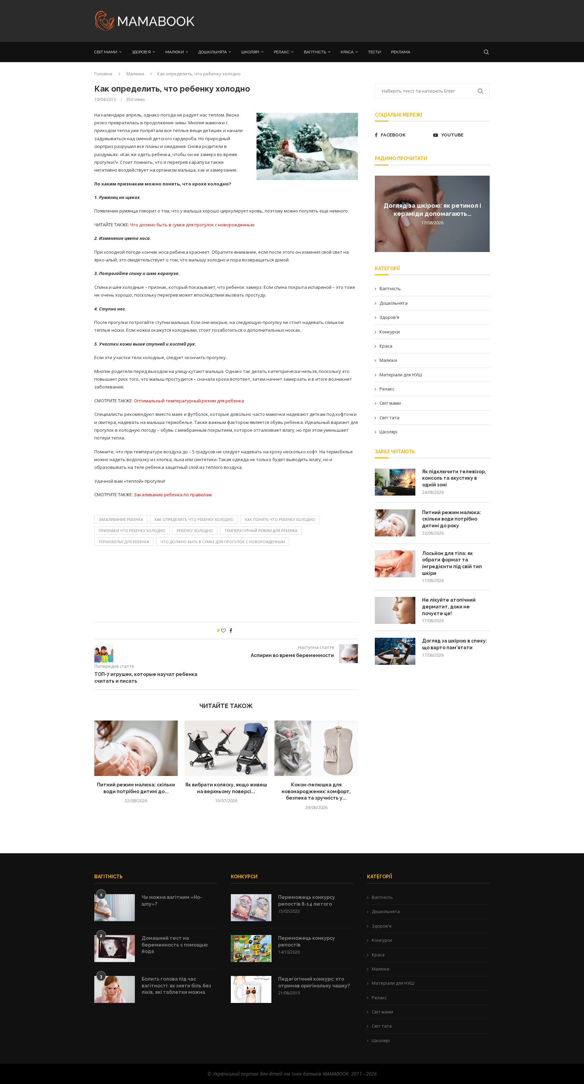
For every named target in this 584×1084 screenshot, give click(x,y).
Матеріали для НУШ (401, 375)
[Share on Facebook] (230, 630)
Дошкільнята (394, 303)
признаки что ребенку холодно (132, 530)
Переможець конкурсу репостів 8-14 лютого (306, 900)
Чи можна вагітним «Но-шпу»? (172, 900)
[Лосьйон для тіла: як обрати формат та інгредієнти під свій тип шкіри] (395, 563)
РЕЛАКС (281, 52)
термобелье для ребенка (124, 541)
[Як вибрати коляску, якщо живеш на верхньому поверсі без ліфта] (226, 748)
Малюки (135, 74)
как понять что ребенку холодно (280, 519)
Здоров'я (389, 317)
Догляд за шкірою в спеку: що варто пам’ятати (454, 644)
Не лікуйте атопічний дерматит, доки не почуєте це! (449, 606)
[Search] (486, 52)
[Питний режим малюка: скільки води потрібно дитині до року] (136, 748)
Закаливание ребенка (121, 519)
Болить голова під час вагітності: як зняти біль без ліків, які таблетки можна (176, 985)
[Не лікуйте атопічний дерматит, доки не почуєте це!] (395, 610)
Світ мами (390, 403)
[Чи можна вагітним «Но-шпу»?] (114, 907)
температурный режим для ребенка (260, 530)
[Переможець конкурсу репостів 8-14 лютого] (251, 907)
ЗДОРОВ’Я (141, 52)
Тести (374, 52)
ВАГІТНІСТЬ (315, 52)
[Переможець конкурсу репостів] (251, 948)
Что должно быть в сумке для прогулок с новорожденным (223, 541)
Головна (103, 74)
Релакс (387, 389)
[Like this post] (223, 630)
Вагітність (390, 288)
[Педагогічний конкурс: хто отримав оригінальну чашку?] (251, 989)
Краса (386, 346)
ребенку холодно (195, 530)
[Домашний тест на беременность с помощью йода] (114, 948)
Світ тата (389, 417)
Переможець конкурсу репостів (306, 941)
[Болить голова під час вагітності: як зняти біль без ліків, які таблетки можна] (114, 989)
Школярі (388, 432)
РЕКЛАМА (400, 52)
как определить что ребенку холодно (194, 519)
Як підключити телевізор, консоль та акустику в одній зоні (454, 478)
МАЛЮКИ (174, 52)
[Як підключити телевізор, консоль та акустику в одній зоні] (395, 482)
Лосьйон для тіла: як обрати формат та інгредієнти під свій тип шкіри (452, 563)
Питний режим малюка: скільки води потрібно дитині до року (451, 519)
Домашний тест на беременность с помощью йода (175, 944)
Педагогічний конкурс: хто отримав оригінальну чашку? (314, 982)
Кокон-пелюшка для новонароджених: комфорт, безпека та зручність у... (316, 791)
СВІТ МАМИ (105, 52)
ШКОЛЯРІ (250, 52)
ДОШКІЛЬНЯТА (212, 52)
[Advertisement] (359, 20)
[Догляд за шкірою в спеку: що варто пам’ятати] (395, 651)
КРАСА (347, 52)
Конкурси (390, 332)
